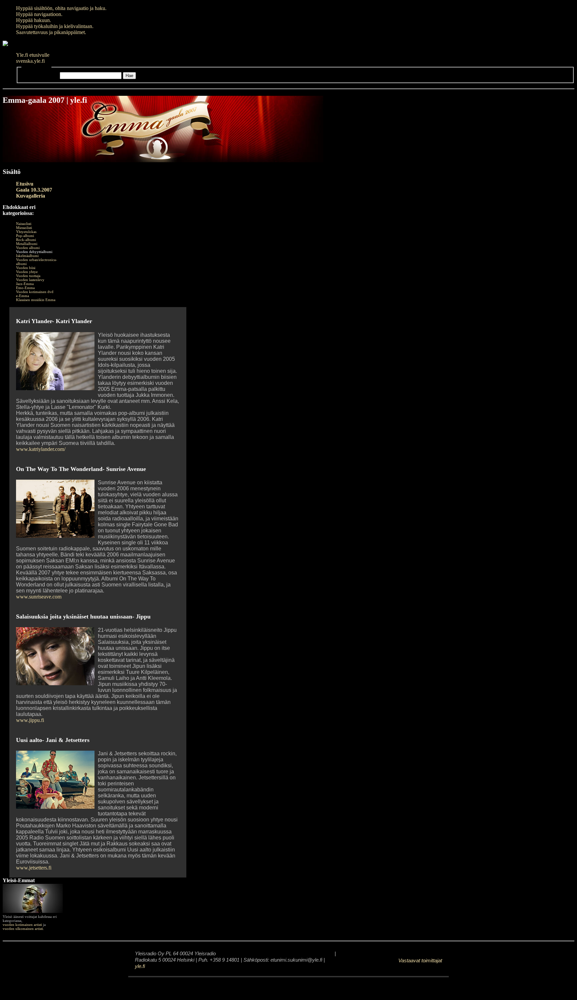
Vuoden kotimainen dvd (34, 292)
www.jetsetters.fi (33, 867)
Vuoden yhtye (27, 272)
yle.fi (140, 966)
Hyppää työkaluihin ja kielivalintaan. (54, 26)
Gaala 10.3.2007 (34, 190)
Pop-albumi (25, 236)
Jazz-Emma (25, 284)
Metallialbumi (26, 244)
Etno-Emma (25, 288)
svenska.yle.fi (30, 61)
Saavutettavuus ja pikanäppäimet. (51, 32)
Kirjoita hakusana (39, 75)
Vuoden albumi (28, 248)
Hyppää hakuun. (33, 20)
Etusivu (24, 184)
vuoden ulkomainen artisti (23, 929)
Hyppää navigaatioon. (39, 14)
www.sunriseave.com (38, 596)
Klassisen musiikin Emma (35, 300)
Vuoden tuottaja (28, 276)
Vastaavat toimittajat (420, 960)
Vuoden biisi (25, 268)
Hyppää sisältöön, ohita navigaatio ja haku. (61, 8)
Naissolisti (23, 224)
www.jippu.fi (30, 720)
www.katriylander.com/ (40, 449)
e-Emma (22, 296)
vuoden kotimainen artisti (22, 925)
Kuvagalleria (30, 196)
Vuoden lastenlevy (30, 280)
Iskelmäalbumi (27, 256)
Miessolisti (24, 228)
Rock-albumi (26, 240)
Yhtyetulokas (26, 232)
